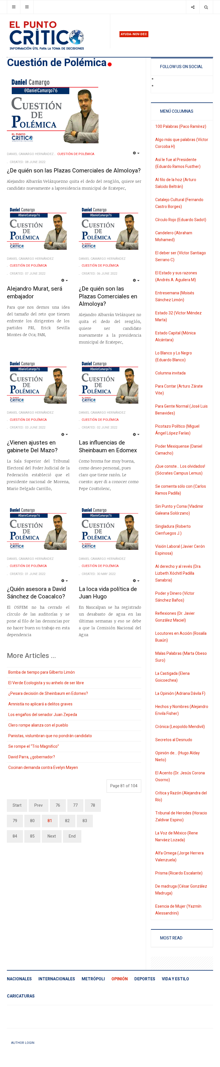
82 (67, 821)
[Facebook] (160, 79)
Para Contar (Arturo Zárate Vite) (179, 389)
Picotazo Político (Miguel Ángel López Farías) (177, 429)
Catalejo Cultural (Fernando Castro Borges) (179, 203)
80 (32, 821)
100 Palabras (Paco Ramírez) (180, 127)
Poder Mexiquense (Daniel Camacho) (178, 449)
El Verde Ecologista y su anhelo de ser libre (46, 683)
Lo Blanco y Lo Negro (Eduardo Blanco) (173, 356)
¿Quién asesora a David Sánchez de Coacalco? (36, 593)
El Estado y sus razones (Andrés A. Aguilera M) (176, 276)
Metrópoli (93, 979)
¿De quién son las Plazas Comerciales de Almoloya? (74, 170)
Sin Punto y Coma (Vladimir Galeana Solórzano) (179, 509)
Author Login (22, 1042)
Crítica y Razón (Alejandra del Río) (181, 796)
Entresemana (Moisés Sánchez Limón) (174, 296)
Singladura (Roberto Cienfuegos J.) (173, 529)
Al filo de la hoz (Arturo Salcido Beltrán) (175, 183)
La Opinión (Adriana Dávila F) (180, 694)
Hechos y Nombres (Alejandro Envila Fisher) (181, 710)
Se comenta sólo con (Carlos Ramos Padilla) (180, 489)
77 (75, 805)
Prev (38, 805)
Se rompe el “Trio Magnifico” (33, 746)
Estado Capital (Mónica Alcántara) (175, 336)
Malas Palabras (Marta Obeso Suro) (181, 656)
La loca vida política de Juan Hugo (108, 593)
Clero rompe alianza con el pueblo (38, 725)
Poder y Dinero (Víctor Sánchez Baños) (175, 596)
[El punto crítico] (56, 35)
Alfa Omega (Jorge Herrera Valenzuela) (179, 856)
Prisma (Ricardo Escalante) (179, 873)
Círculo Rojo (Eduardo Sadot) (180, 220)
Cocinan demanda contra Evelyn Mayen (43, 768)
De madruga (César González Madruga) (181, 889)
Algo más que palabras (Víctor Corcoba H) (181, 143)
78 (93, 805)
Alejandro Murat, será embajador (34, 293)
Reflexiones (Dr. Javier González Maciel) (175, 616)
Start (17, 805)
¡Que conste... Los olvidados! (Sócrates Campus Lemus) (180, 469)
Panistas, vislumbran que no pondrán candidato (50, 736)
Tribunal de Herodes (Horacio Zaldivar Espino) (181, 816)
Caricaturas (21, 996)
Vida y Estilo (175, 979)
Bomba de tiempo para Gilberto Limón (41, 672)
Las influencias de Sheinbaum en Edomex (108, 447)
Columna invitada (170, 373)
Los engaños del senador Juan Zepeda (42, 715)
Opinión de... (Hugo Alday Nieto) (177, 756)
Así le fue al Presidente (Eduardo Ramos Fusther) (178, 163)
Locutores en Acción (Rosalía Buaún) (181, 636)
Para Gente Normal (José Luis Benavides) (181, 409)
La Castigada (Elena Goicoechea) (172, 677)
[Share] (192, 7)
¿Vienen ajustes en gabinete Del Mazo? (32, 447)
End (72, 836)
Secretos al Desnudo (173, 740)
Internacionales (56, 979)
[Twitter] (160, 86)
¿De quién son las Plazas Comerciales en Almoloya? (108, 296)
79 (15, 821)
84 (15, 836)
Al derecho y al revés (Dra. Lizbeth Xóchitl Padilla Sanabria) (178, 573)
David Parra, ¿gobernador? (31, 757)
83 (84, 821)
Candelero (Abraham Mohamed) (173, 236)
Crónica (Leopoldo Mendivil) (180, 727)
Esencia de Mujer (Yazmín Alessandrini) (178, 909)
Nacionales (19, 979)
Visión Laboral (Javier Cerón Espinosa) (180, 550)
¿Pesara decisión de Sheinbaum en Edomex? (48, 694)
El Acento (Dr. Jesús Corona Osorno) (180, 776)
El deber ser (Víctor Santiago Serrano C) (180, 256)
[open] (13, 7)
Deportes (144, 979)
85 (32, 836)
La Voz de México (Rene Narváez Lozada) (176, 836)
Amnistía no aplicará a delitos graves (40, 704)
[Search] (206, 7)
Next (52, 836)
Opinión (119, 979)
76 (58, 805)
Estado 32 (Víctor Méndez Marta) (178, 316)
